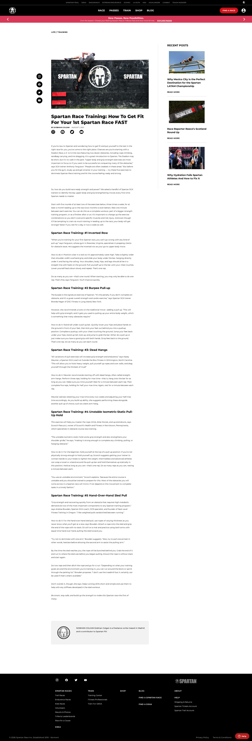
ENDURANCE (94, 3)
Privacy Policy (202, 737)
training (62, 32)
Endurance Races (63, 699)
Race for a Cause (62, 720)
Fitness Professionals (97, 699)
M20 (144, 3)
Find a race (229, 10)
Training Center (95, 695)
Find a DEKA (145, 704)
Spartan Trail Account (184, 710)
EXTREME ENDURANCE (111, 3)
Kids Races (60, 704)
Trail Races (60, 695)
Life (53, 32)
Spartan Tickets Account (185, 706)
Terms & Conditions (222, 737)
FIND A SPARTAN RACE (150, 698)
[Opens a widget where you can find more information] (242, 736)
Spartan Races (63, 691)
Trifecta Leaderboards (65, 716)
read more (173, 92)
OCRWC (127, 3)
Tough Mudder (179, 3)
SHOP (123, 691)
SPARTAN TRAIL (72, 3)
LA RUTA (136, 3)
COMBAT (166, 3)
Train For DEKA (95, 704)
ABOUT (178, 691)
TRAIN (91, 691)
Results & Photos (63, 712)
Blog (142, 691)
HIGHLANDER (154, 3)
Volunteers (60, 708)
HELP (177, 698)
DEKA (84, 3)
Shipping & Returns (183, 702)
